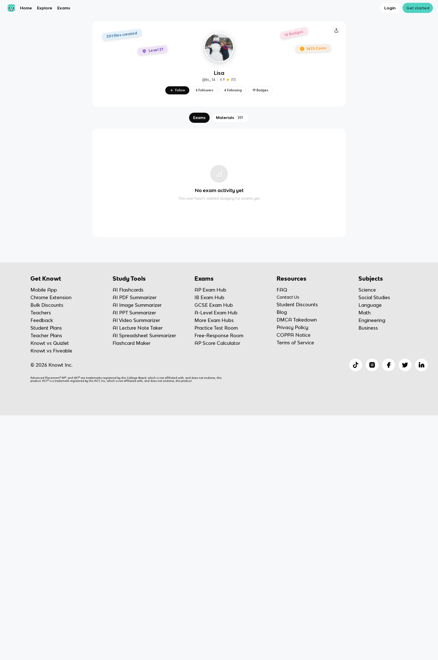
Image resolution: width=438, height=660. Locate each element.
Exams (63, 8)
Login (390, 8)
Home (26, 8)
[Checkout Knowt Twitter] (405, 365)
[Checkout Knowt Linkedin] (421, 365)
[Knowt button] (336, 30)
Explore (44, 8)
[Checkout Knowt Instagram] (372, 365)
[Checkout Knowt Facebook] (388, 365)
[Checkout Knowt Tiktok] (355, 365)
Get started (417, 8)
